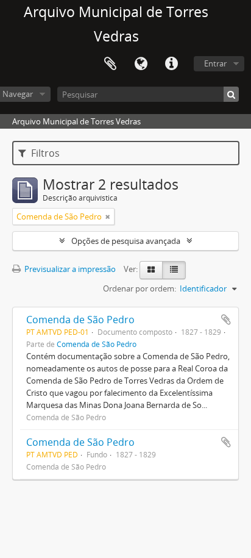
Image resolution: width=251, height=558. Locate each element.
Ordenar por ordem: (139, 288)
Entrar (215, 63)
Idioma (140, 64)
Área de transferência (110, 64)
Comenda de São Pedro (80, 319)
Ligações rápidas (171, 64)
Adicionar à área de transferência (226, 319)
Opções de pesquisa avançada (125, 240)
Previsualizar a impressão (69, 268)
